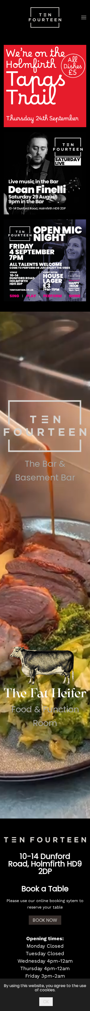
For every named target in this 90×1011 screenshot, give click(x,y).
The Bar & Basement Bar (45, 470)
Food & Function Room (45, 716)
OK (46, 1002)
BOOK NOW (45, 920)
